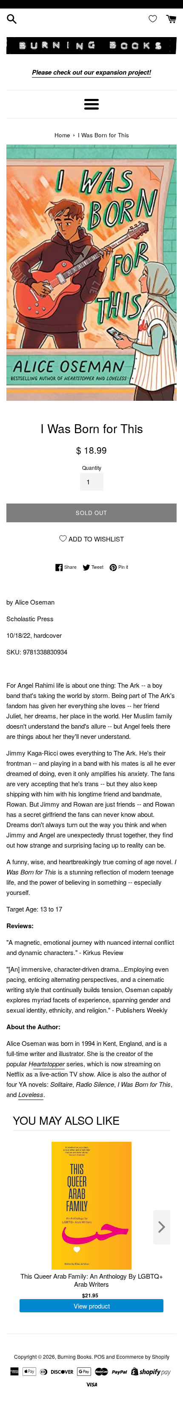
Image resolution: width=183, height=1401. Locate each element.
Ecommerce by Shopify (142, 1356)
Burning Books (74, 1356)
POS (99, 1356)
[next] (161, 1227)
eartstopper (49, 1063)
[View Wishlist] (154, 18)
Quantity (91, 467)
